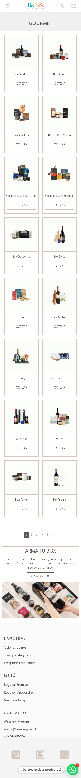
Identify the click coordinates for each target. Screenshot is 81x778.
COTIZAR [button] (21, 83)
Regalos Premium (16, 684)
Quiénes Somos (15, 647)
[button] (8, 6)
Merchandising (14, 700)
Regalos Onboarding (19, 692)
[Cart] (73, 6)
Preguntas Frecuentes (19, 663)
